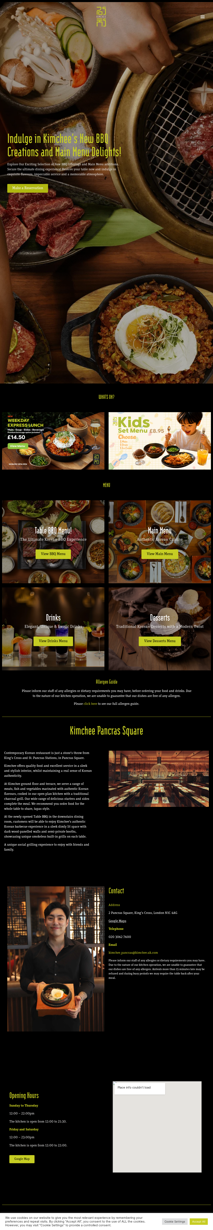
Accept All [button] (198, 1221)
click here (91, 704)
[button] (202, 16)
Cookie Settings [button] (175, 1221)
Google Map (117, 921)
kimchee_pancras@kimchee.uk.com (133, 953)
